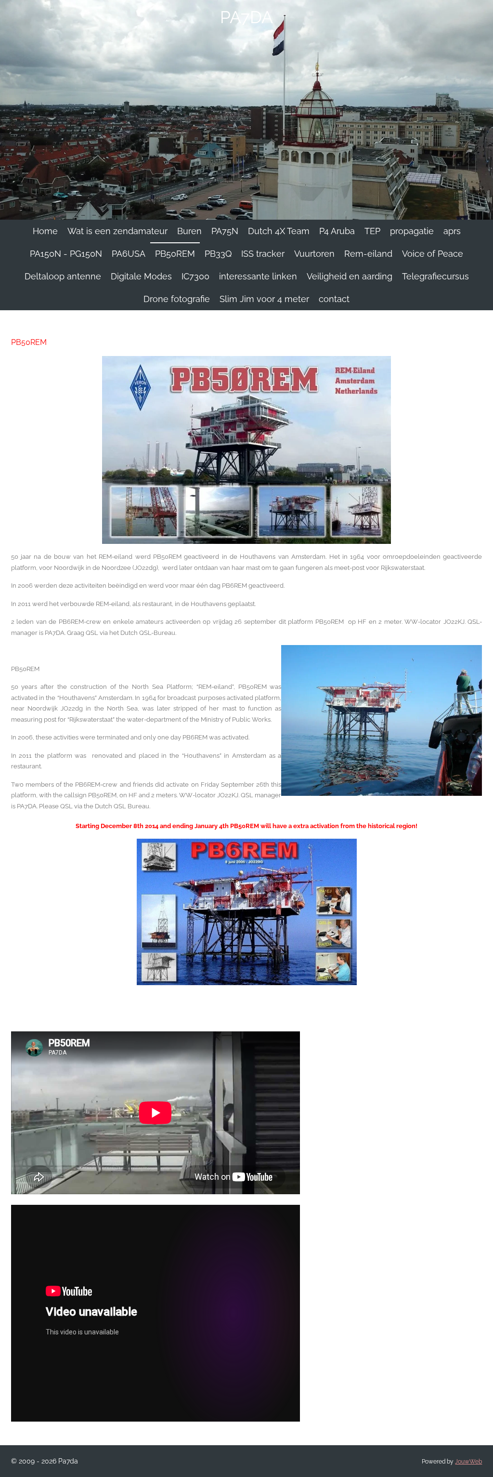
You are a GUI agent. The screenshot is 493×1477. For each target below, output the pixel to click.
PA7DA (246, 17)
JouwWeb (468, 1461)
